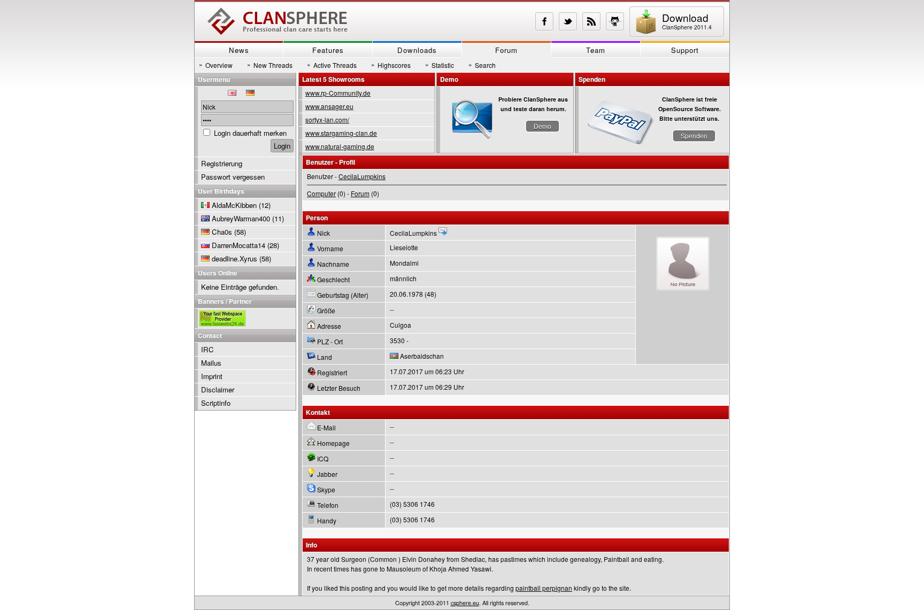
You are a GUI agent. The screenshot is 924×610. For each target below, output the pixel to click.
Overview (216, 65)
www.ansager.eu (329, 106)
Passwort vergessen (233, 177)
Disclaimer (217, 389)
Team (595, 50)
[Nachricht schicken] (442, 232)
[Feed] (591, 21)
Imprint (211, 376)
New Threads (269, 65)
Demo (542, 125)
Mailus (211, 363)
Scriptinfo (215, 403)
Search (482, 65)
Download (687, 20)
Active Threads (332, 65)
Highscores (391, 65)
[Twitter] (568, 21)
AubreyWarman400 (241, 218)
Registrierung (221, 163)
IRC (207, 349)
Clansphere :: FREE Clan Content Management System (277, 21)
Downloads (417, 50)
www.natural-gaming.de (339, 146)
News (239, 50)
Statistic (439, 65)
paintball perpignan (543, 587)
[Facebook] (544, 21)
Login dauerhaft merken (250, 133)
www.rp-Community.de (338, 92)
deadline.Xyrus (234, 258)
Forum (506, 50)
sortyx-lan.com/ (327, 119)
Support (685, 50)
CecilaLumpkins (362, 176)
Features (328, 50)
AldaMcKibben (234, 205)
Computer (321, 193)
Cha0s (222, 232)
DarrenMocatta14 (238, 245)
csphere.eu (465, 603)
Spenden (694, 135)
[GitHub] (615, 21)
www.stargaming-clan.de (341, 132)
